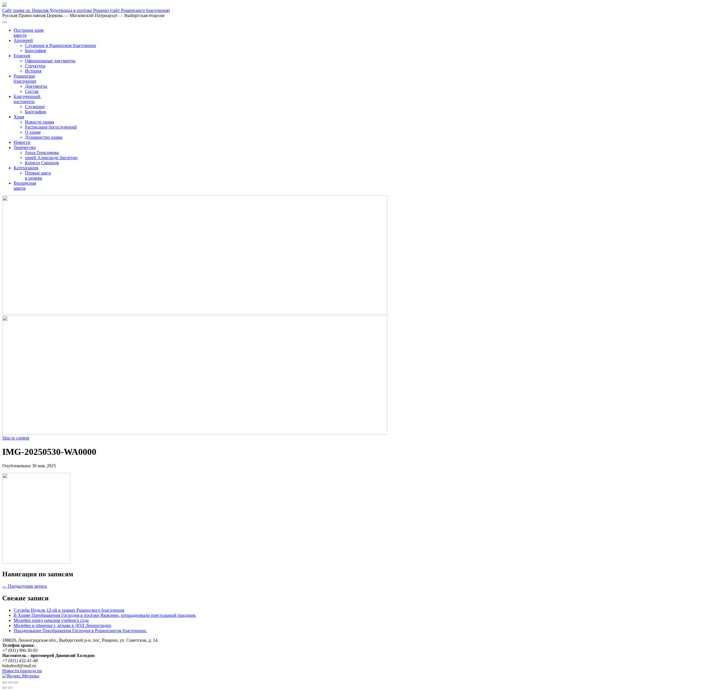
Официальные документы (50, 60)
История (33, 71)
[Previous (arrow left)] (4, 687)
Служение (35, 106)
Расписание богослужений (51, 127)
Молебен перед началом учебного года (51, 620)
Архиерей (23, 40)
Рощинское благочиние (25, 79)
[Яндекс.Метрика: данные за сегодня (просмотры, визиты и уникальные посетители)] (20, 676)
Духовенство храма (43, 137)
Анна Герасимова (42, 152)
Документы (36, 86)
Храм (19, 116)
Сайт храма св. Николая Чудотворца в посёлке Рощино (86, 10)
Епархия (22, 55)
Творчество (25, 147)
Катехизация (26, 167)
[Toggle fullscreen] (10, 682)
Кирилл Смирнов (42, 162)
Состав (32, 91)
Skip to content (15, 438)
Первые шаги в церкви (38, 175)
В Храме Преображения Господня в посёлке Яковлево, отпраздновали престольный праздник (105, 615)
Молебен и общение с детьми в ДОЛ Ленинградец (62, 625)
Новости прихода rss (22, 670)
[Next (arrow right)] (10, 687)
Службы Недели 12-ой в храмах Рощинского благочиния (69, 610)
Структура (35, 65)
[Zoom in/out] (16, 682)
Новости (22, 142)
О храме (33, 132)
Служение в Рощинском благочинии (60, 45)
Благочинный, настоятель (27, 99)
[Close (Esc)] (4, 682)
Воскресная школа (25, 186)
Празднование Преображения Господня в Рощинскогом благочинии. (80, 630)
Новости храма (39, 122)
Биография (35, 50)
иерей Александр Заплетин (51, 157)
